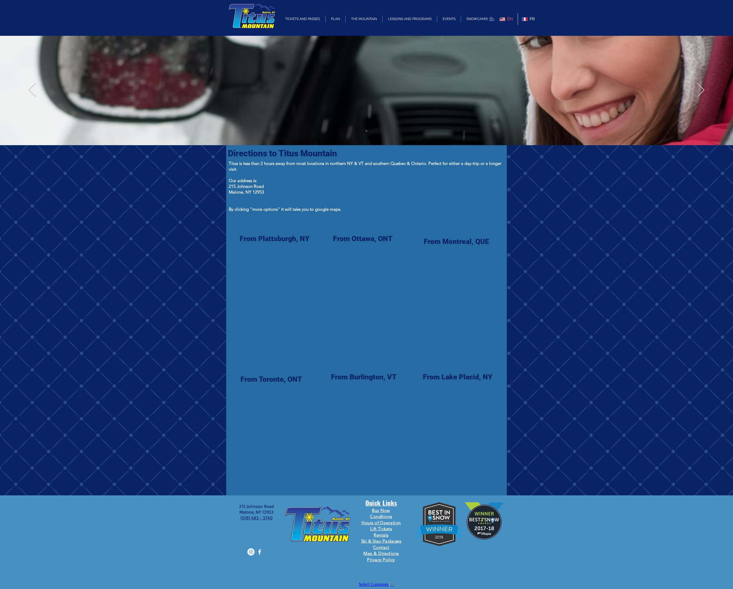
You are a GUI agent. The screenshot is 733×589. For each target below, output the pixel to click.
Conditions (381, 516)
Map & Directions (381, 553)
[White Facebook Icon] (259, 551)
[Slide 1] (366, 131)
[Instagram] (251, 551)
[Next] (700, 90)
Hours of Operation (381, 522)
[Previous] (32, 90)
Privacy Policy (381, 559)
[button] (302, 19)
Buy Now (381, 510)
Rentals (381, 535)
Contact (381, 547)
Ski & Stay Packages (381, 541)
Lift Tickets (381, 528)
